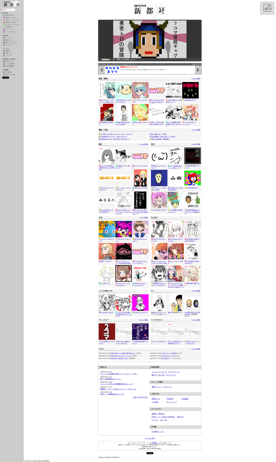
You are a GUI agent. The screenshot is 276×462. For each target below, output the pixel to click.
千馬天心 (111, 122)
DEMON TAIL (138, 283)
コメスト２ (167, 387)
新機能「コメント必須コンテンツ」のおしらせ (118, 389)
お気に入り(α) (10, 74)
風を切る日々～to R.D (124, 100)
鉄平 (181, 261)
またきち (179, 124)
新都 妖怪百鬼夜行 (140, 341)
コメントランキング (159, 372)
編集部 (7, 51)
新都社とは (156, 399)
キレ (187, 124)
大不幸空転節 (191, 188)
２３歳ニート (175, 168)
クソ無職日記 (174, 210)
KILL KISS (137, 122)
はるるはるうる (175, 239)
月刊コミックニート (12, 20)
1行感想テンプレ (158, 432)
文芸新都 (8, 27)
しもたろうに (120, 102)
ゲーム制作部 (174, 341)
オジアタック (138, 166)
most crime (104, 312)
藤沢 (172, 136)
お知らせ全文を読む (140, 397)
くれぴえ (143, 312)
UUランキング (174, 372)
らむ (133, 241)
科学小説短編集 (157, 139)
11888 (112, 356)
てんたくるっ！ (175, 261)
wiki (161, 420)
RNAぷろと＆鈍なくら (175, 287)
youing (110, 312)
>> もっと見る (195, 78)
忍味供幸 (105, 212)
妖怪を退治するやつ (124, 122)
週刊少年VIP (9, 15)
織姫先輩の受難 (192, 283)
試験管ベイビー (123, 166)
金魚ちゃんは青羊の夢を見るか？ (125, 353)
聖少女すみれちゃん (140, 239)
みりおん (120, 285)
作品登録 (169, 399)
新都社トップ (157, 443)
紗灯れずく (124, 139)
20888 (112, 353)
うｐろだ (155, 420)
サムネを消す (150, 438)
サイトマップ (171, 402)
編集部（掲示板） (158, 414)
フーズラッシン (139, 100)
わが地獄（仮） (157, 134)
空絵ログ (167, 358)
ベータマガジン (10, 32)
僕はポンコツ (157, 166)
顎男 (164, 134)
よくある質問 (10, 64)
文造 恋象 (154, 190)
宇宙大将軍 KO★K (124, 263)
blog (165, 420)
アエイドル (121, 239)
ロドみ (160, 124)
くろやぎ (107, 261)
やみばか (137, 312)
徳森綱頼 (165, 139)
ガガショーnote (170, 356)
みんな (129, 134)
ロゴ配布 (155, 402)
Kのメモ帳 (163, 263)
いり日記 (104, 283)
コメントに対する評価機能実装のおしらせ (116, 384)
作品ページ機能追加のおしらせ (112, 394)
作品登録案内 (10, 66)
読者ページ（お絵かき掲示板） (164, 417)
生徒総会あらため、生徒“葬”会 (110, 139)
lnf (196, 188)
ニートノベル (10, 29)
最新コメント (157, 387)
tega (154, 241)
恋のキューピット (106, 188)
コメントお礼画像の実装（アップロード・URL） (119, 374)
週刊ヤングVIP (10, 17)
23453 (163, 356)
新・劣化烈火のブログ (122, 358)
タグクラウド (171, 375)
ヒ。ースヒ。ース (123, 188)
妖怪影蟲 (187, 100)
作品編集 (184, 399)
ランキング (9, 38)
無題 (169, 312)
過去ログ (180, 417)
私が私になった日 (175, 188)
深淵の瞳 (189, 166)
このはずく (160, 285)
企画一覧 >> (196, 64)
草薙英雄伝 (104, 122)
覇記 (102, 261)
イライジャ (144, 122)
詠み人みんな (121, 136)
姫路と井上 (137, 188)
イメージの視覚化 (171, 353)
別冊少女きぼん (10, 22)
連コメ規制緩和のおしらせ (110, 379)
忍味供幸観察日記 (192, 210)
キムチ (145, 166)
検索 (18, 9)
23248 (112, 358)
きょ (171, 102)
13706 (163, 353)
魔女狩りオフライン (157, 312)
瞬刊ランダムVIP (158, 375)
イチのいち (189, 343)
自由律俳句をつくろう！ (108, 136)
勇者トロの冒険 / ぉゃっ (126, 59)
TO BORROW (191, 261)
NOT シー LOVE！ (160, 188)
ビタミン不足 (157, 341)
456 (162, 358)
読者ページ (9, 53)
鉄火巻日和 (189, 241)
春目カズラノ (110, 102)
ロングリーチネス (106, 239)
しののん (144, 188)
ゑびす (193, 100)
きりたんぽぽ (120, 124)
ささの (163, 210)
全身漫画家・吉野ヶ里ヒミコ (161, 136)
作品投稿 (267, 8)
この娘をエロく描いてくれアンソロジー (113, 134)
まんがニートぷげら (12, 25)
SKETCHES (156, 210)
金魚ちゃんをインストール (123, 356)
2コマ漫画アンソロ (107, 341)
